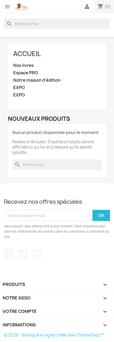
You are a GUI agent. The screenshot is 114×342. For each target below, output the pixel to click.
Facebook (9, 254)
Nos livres (23, 65)
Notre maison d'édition (36, 80)
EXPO (19, 87)
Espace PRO (25, 73)
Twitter (23, 254)
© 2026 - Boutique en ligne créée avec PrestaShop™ (54, 335)
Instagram (38, 254)
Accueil (27, 53)
